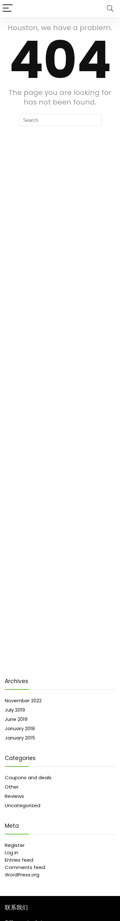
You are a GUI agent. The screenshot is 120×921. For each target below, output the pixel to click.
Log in (11, 852)
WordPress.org (22, 874)
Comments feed (25, 867)
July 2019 (15, 709)
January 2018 (20, 728)
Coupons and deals (28, 777)
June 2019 (16, 719)
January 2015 (20, 737)
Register (15, 845)
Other (12, 786)
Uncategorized (22, 805)
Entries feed (19, 860)
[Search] (110, 8)
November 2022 (23, 700)
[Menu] (7, 8)
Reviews (14, 796)
